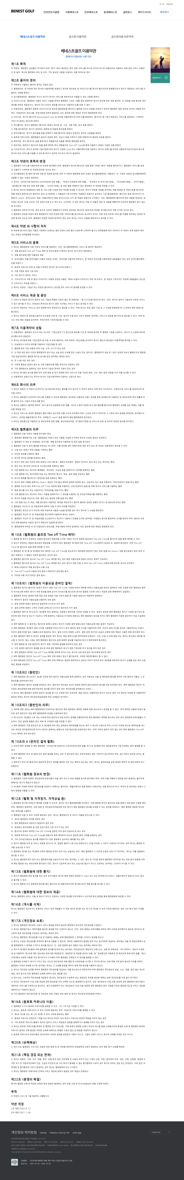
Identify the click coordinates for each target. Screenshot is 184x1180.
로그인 (162, 4)
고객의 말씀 (76, 1132)
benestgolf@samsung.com (25, 1149)
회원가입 (169, 4)
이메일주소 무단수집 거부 (59, 1132)
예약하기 (164, 12)
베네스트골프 (22, 11)
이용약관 (43, 1132)
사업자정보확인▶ (101, 1145)
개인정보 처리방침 (24, 1132)
